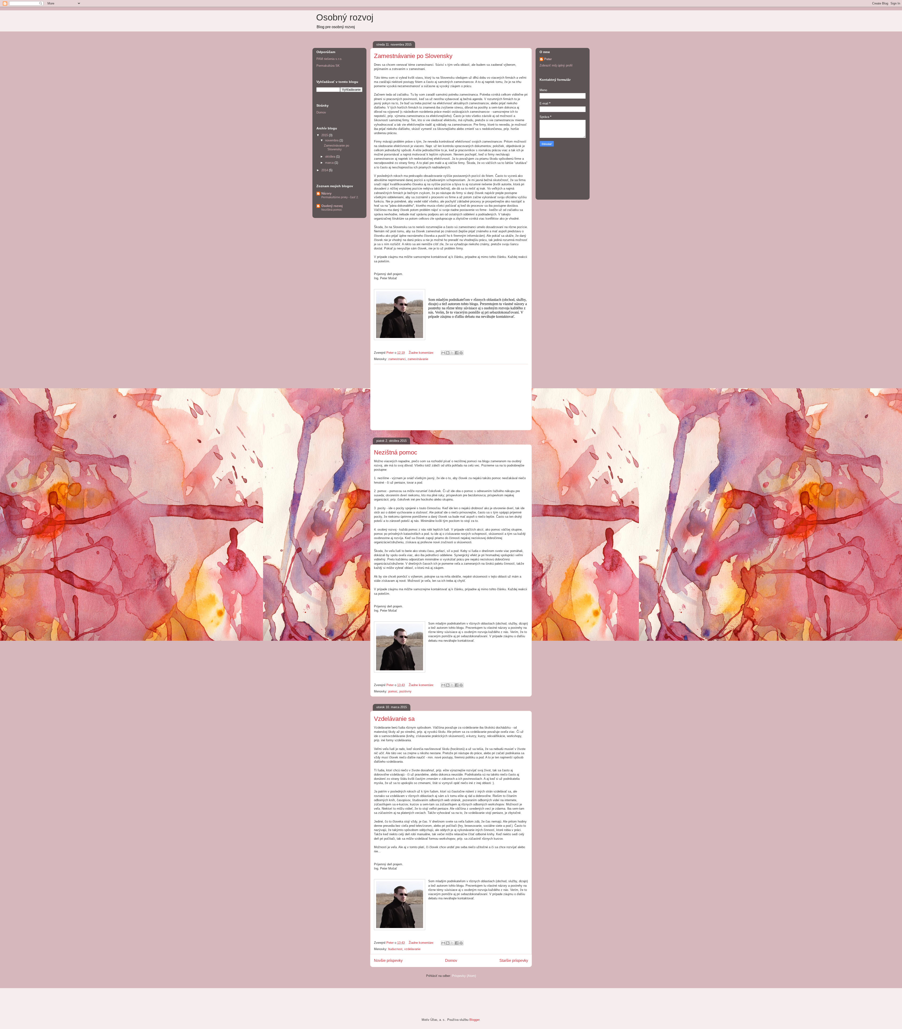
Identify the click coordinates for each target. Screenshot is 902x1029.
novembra (332, 140)
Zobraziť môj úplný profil (556, 65)
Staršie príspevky (513, 961)
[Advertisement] (451, 397)
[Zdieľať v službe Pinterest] (461, 352)
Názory (326, 193)
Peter (548, 59)
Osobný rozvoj (344, 17)
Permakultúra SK (328, 65)
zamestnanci (397, 359)
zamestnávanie (418, 359)
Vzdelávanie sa (394, 718)
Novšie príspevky (388, 961)
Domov (451, 961)
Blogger (474, 1019)
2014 (325, 170)
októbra (330, 156)
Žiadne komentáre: (422, 352)
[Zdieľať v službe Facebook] (456, 352)
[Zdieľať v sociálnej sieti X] (452, 352)
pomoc (392, 691)
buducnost (395, 949)
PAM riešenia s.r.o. (329, 59)
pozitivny (405, 691)
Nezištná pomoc (395, 452)
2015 (325, 135)
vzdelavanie (412, 949)
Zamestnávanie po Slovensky (413, 55)
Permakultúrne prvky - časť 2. (340, 197)
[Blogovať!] (447, 352)
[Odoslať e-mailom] (443, 352)
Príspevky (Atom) (464, 976)
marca (329, 162)
